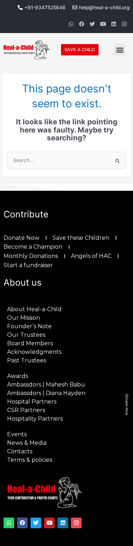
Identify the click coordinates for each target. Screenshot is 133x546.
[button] (120, 49)
